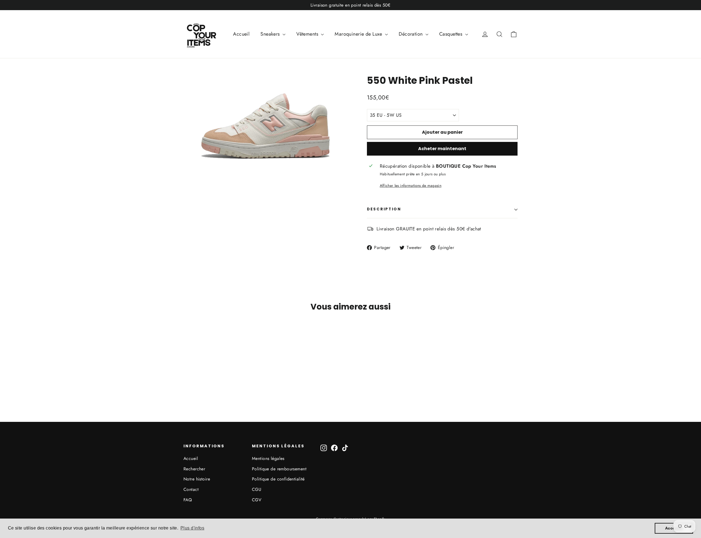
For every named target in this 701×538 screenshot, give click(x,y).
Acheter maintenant (442, 148)
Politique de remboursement (279, 469)
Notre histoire (196, 479)
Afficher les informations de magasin (410, 185)
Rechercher (194, 469)
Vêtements (308, 34)
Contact (191, 489)
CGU (256, 489)
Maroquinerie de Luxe (359, 34)
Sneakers (270, 34)
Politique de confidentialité (278, 479)
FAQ (187, 500)
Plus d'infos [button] (192, 528)
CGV (256, 500)
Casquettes (451, 34)
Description (384, 209)
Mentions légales (268, 458)
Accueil (241, 34)
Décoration (411, 34)
